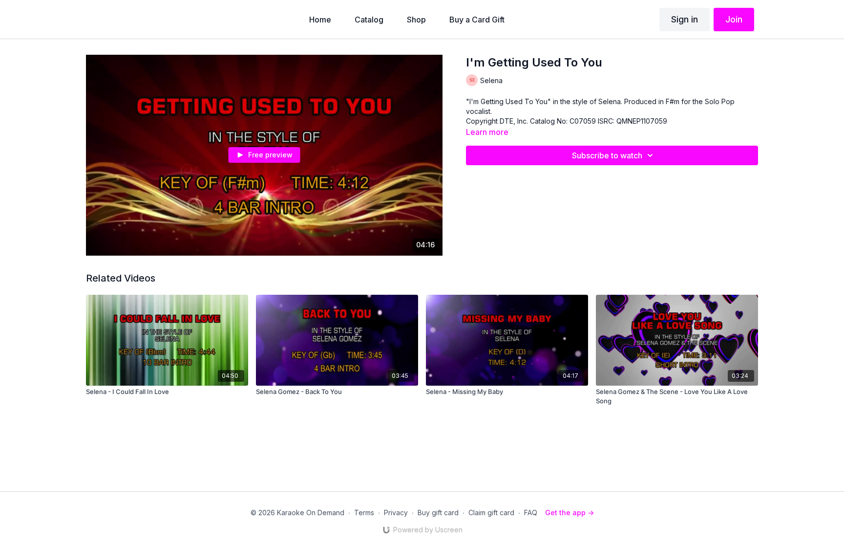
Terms (364, 512)
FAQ (530, 512)
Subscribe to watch (607, 155)
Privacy (396, 512)
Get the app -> (569, 512)
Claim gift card (491, 512)
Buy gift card (438, 512)
